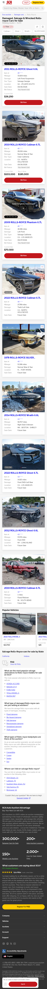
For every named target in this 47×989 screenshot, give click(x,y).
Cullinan (7, 31)
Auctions (5, 927)
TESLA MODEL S (13, 693)
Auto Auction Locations (35, 843)
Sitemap (25, 977)
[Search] (42, 8)
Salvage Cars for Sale (10, 843)
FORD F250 (11, 690)
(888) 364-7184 (21, 963)
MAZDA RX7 (11, 696)
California (5, 656)
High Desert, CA (12, 778)
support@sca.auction (36, 963)
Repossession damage (15, 723)
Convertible (11, 752)
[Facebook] (7, 943)
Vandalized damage (14, 727)
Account (5, 932)
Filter (8, 27)
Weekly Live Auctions (10, 859)
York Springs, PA (13, 787)
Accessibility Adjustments (16, 951)
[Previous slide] (6, 51)
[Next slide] (41, 51)
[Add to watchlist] (42, 38)
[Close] (36, 980)
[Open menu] (3, 2)
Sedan (9, 758)
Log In (26, 2)
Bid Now (23, 102)
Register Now (38, 2)
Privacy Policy (30, 976)
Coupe (9, 755)
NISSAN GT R (12, 687)
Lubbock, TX (11, 781)
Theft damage (12, 730)
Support (5, 937)
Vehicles (5, 921)
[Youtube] (14, 943)
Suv (8, 762)
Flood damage (12, 714)
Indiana (26, 656)
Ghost (18, 31)
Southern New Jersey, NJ (16, 784)
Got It (23, 984)
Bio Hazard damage (14, 717)
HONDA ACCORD (13, 684)
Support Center (22, 798)
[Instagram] (3, 943)
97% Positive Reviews (10, 868)
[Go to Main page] (9, 2)
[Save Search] (43, 26)
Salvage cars (19, 15)
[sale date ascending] (37, 26)
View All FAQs (15, 664)
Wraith (28, 31)
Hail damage (11, 720)
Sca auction (6, 15)
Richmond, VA (12, 790)
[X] (11, 944)
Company (6, 916)
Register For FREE (23, 907)
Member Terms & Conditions (14, 977)
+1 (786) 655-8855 (8, 963)
